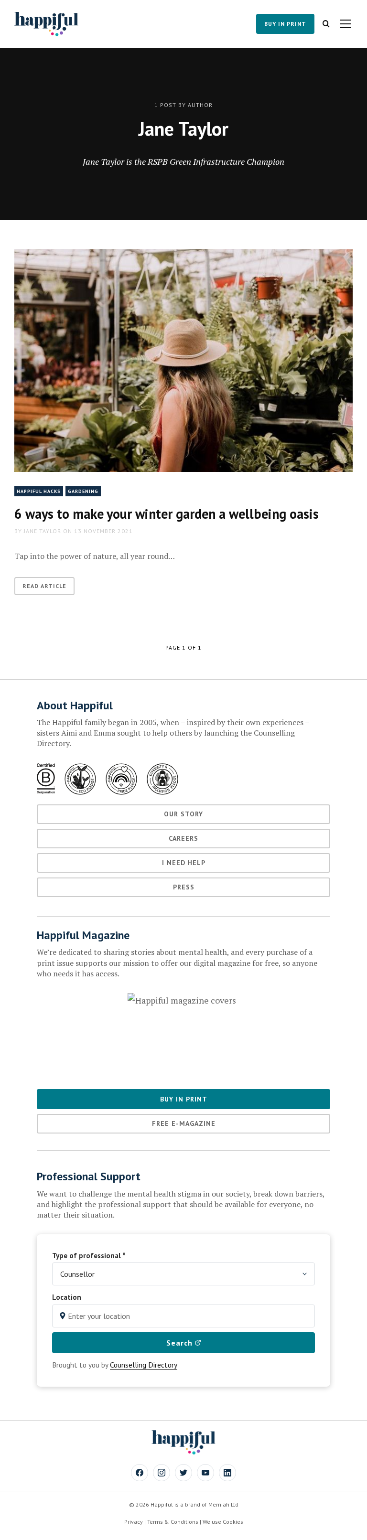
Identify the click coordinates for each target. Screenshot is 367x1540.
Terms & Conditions (172, 1521)
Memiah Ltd (223, 1504)
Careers (183, 838)
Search (180, 1343)
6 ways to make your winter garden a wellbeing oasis (166, 514)
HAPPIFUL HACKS (39, 491)
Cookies (233, 1521)
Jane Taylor (42, 531)
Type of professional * (89, 1255)
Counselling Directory (143, 1364)
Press (183, 887)
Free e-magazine (184, 1123)
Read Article (44, 585)
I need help (183, 862)
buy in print (285, 23)
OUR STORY (183, 814)
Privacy (133, 1521)
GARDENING (83, 491)
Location (66, 1297)
